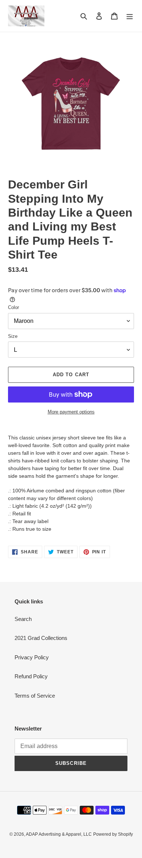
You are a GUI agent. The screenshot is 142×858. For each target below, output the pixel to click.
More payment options (71, 412)
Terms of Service (35, 696)
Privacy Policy (32, 657)
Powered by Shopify (113, 834)
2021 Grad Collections (41, 638)
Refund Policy (31, 676)
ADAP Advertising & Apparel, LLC (59, 834)
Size (12, 336)
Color (13, 307)
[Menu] (129, 16)
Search (23, 619)
